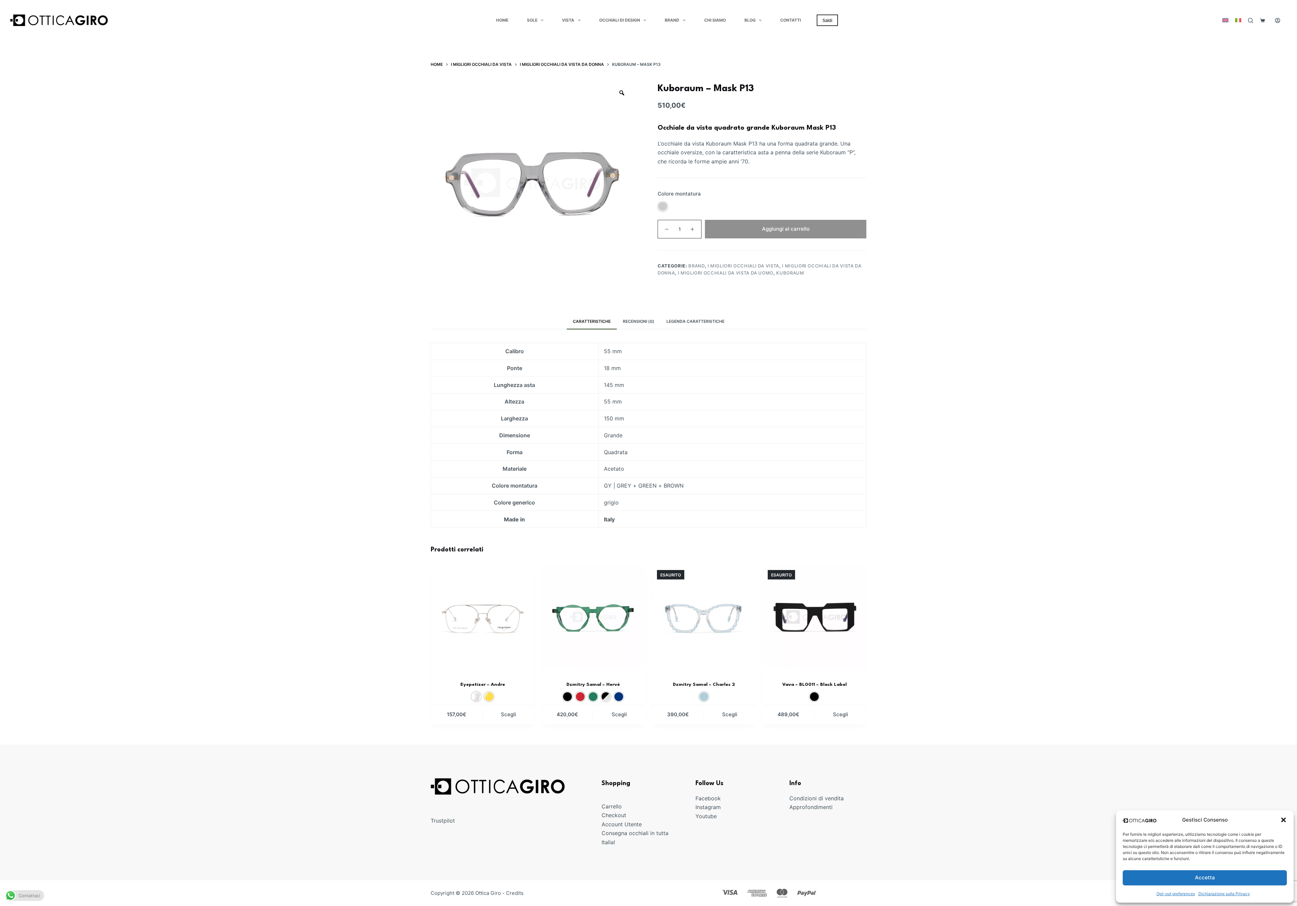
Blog (750, 20)
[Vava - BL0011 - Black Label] (815, 617)
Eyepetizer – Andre (482, 684)
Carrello (612, 806)
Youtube (706, 815)
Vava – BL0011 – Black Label (814, 684)
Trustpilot (443, 820)
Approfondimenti (811, 807)
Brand (672, 20)
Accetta (1205, 877)
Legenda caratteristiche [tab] (695, 321)
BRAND (696, 265)
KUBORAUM (790, 273)
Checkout (614, 815)
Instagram (708, 807)
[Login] (1277, 20)
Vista (568, 20)
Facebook (708, 798)
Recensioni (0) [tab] (638, 321)
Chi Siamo (715, 20)
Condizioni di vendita (816, 798)
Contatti (790, 20)
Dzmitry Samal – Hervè (593, 684)
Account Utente (622, 824)
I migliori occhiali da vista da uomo (725, 273)
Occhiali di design (619, 20)
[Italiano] (1238, 20)
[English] (1225, 20)
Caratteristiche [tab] (592, 321)
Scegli (508, 714)
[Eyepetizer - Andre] (483, 617)
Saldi (827, 20)
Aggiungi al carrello (786, 228)
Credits (515, 893)
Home (502, 20)
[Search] (1250, 20)
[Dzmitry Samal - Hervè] (593, 617)
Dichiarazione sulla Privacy (1224, 893)
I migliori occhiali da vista (743, 265)
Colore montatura (679, 193)
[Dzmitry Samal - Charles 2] (704, 617)
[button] (1283, 820)
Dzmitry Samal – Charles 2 (704, 684)
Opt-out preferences (1175, 893)
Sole (532, 20)
